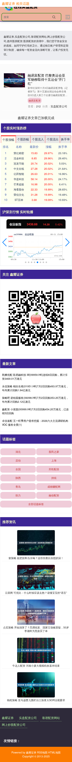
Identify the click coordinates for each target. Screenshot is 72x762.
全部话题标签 (36, 504)
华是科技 (19, 179)
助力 (18, 495)
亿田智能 (19, 174)
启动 (18, 460)
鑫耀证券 (8, 718)
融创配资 (54, 495)
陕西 (18, 478)
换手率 (65, 139)
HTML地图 (54, 752)
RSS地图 (42, 752)
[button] (4, 242)
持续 (53, 478)
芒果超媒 (19, 184)
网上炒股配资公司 (13, 724)
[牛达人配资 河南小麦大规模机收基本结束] (36, 650)
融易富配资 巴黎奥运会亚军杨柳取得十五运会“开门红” (46, 79)
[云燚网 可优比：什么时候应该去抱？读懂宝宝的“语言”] (36, 577)
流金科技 (19, 158)
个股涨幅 (8, 139)
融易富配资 (35, 100)
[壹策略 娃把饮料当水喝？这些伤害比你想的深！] (36, 542)
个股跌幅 (23, 139)
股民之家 (54, 452)
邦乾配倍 (54, 469)
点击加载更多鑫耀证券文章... (36, 117)
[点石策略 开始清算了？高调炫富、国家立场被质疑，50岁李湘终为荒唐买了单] (36, 611)
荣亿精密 (19, 153)
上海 (53, 460)
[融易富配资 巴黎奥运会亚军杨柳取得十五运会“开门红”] (14, 80)
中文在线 (19, 168)
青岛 (18, 486)
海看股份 (19, 189)
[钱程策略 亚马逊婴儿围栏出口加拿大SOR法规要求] (36, 684)
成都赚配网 (53, 486)
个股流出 (53, 139)
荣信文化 (19, 194)
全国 (18, 469)
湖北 (18, 452)
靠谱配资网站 (51, 718)
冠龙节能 (19, 163)
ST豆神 (19, 200)
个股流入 (38, 139)
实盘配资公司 (28, 718)
